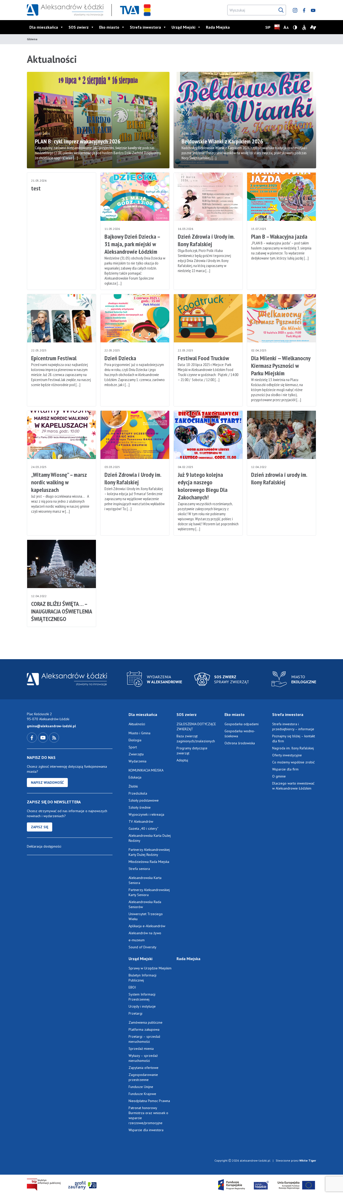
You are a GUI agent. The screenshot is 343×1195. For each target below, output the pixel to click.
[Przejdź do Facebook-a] (32, 737)
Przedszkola (138, 793)
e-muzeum (137, 940)
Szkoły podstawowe (144, 800)
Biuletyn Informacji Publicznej (142, 977)
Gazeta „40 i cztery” (143, 828)
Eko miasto (109, 27)
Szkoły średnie (140, 807)
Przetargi (135, 1013)
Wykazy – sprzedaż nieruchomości (143, 1058)
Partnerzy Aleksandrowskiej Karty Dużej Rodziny (149, 852)
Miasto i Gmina (139, 733)
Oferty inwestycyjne (287, 755)
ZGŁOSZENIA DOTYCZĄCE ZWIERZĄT (196, 726)
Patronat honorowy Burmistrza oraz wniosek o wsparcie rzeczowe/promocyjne (148, 1115)
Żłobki (133, 786)
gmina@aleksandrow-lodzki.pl (51, 726)
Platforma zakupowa (144, 1029)
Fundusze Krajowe (142, 1094)
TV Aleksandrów (141, 821)
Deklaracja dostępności (44, 846)
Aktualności (137, 724)
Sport (133, 747)
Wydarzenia (137, 761)
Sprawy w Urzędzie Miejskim (150, 968)
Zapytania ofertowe (143, 1067)
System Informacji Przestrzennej (142, 997)
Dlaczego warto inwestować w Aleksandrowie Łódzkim (293, 786)
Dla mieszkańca (43, 27)
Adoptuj (182, 760)
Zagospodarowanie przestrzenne (143, 1077)
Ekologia (135, 740)
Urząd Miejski (183, 27)
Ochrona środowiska (239, 743)
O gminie (279, 776)
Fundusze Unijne (141, 1086)
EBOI (132, 987)
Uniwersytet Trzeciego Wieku (146, 916)
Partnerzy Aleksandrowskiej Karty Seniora (149, 892)
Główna (32, 39)
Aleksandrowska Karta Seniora (145, 880)
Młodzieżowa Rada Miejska (149, 861)
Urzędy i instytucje (142, 1006)
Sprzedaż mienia (141, 1048)
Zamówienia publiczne (145, 1022)
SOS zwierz (79, 27)
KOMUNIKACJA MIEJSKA (146, 770)
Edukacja (135, 777)
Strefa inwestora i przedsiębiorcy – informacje (293, 726)
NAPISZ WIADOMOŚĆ (47, 782)
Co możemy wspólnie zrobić (293, 762)
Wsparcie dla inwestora (146, 1130)
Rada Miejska (218, 27)
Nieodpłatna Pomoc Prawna (149, 1101)
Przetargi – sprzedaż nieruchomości (144, 1039)
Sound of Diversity (142, 947)
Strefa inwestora (145, 27)
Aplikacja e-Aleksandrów (147, 926)
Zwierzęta (136, 754)
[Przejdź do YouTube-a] (43, 737)
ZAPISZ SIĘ (39, 827)
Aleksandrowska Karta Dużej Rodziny (150, 838)
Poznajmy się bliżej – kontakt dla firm (293, 738)
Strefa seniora (139, 868)
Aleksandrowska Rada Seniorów (145, 904)
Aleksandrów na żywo (145, 933)
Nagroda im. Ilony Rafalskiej (293, 748)
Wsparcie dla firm (285, 769)
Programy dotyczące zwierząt (192, 750)
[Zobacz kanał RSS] (54, 737)
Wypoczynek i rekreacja (146, 814)
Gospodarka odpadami (241, 724)
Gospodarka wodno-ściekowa (239, 733)
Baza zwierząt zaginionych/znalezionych (196, 738)
